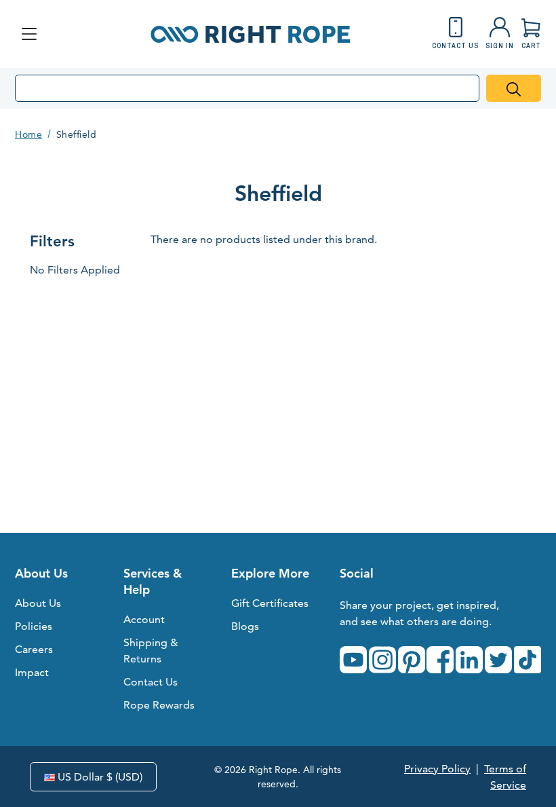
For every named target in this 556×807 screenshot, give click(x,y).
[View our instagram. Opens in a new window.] (382, 659)
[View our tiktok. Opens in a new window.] (527, 659)
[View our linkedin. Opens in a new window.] (469, 659)
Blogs (245, 626)
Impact (32, 672)
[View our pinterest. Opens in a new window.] (411, 659)
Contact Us (150, 681)
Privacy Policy (437, 768)
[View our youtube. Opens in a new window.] (353, 659)
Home (28, 134)
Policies (33, 626)
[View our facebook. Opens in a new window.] (440, 659)
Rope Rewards (159, 704)
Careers (34, 649)
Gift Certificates (270, 603)
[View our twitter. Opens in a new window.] (498, 659)
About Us (38, 603)
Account (144, 619)
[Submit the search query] (513, 88)
